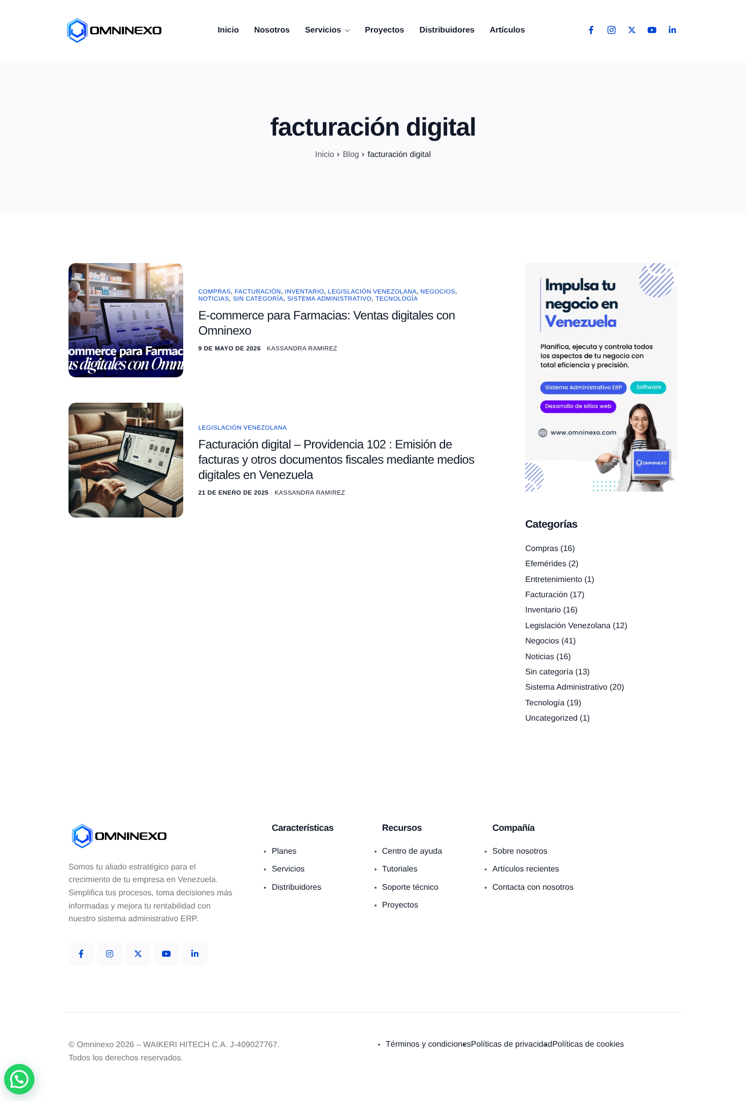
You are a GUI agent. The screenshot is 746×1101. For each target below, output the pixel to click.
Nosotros (272, 30)
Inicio (228, 30)
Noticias (213, 298)
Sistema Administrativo (329, 298)
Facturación (257, 291)
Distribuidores (446, 30)
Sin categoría (258, 298)
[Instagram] (611, 30)
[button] (19, 1079)
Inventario (304, 291)
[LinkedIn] (672, 30)
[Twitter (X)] (138, 953)
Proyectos (384, 30)
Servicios (323, 30)
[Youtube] (652, 30)
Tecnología (397, 298)
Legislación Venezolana (372, 291)
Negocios (438, 291)
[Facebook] (591, 30)
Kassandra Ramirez (302, 348)
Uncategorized (551, 718)
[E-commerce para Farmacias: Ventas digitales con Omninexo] (126, 320)
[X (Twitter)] (631, 30)
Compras (214, 291)
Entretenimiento (553, 579)
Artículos (507, 30)
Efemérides (545, 564)
